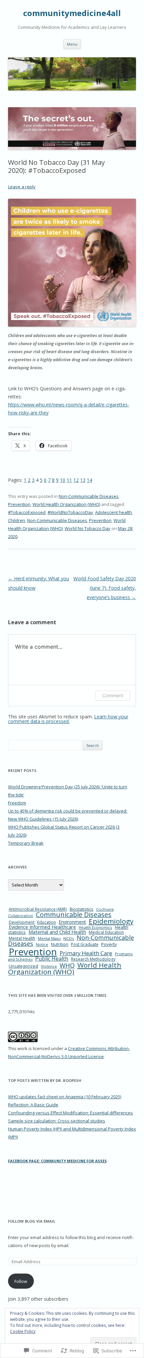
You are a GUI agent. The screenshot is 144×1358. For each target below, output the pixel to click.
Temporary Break (26, 843)
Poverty (109, 944)
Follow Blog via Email (31, 1221)
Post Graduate (84, 944)
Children (16, 520)
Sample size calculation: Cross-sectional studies (56, 1121)
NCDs (68, 938)
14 (89, 480)
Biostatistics (81, 909)
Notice (42, 944)
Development (21, 922)
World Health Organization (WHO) (66, 504)
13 (82, 480)
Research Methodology (93, 959)
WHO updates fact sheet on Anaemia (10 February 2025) (64, 1097)
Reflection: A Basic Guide (33, 1105)
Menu (72, 44)
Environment (72, 922)
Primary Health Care (86, 953)
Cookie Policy (22, 1331)
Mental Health (22, 938)
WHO (67, 965)
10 (62, 480)
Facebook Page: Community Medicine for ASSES (57, 1160)
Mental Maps (49, 938)
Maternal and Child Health (57, 932)
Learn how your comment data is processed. (68, 718)
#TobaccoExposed (27, 512)
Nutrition (59, 944)
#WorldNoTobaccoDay (70, 512)
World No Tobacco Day (88, 528)
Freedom (17, 803)
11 (69, 480)
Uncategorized (23, 966)
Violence (49, 966)
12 (76, 480)
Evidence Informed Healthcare (42, 927)
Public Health (51, 958)
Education (46, 922)
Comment (112, 695)
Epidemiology (111, 921)
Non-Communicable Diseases (89, 496)
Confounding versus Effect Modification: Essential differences (70, 1113)
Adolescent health (113, 512)
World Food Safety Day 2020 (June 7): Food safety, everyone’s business (104, 587)
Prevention (19, 504)
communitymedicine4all (72, 13)
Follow (20, 1281)
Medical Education (106, 932)
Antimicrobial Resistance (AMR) (38, 909)
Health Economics (95, 927)
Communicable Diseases (74, 914)
